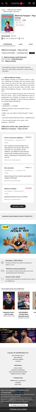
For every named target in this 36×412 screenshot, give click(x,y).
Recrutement (18, 357)
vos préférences (11, 400)
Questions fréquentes (18, 370)
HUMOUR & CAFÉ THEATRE (8, 53)
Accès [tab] (31, 44)
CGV (10, 372)
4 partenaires (13, 398)
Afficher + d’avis (18, 206)
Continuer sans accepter (18, 409)
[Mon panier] (34, 3)
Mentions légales (18, 359)
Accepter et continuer (18, 405)
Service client (18, 368)
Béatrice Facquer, (9, 57)
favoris (21, 25)
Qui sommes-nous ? (18, 355)
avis (20, 22)
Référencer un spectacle (18, 380)
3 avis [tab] (20, 44)
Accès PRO (18, 384)
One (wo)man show (22, 53)
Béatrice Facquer (10, 61)
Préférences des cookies (18, 374)
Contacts (18, 361)
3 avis (24, 20)
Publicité (18, 382)
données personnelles (20, 372)
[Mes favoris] (29, 3)
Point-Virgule (5, 36)
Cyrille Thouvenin (20, 57)
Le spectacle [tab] (7, 44)
